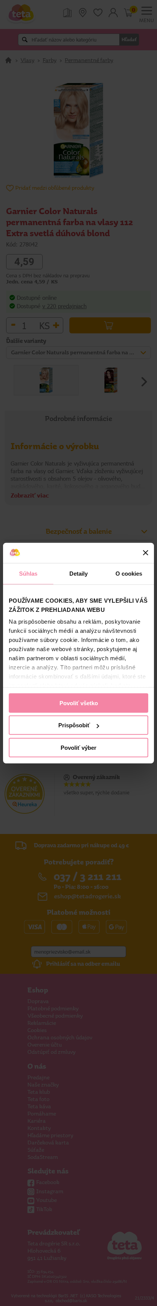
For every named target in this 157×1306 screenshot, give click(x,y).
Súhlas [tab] (28, 573)
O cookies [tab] (129, 573)
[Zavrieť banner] (145, 552)
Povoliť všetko (78, 702)
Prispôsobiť (74, 725)
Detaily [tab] (78, 573)
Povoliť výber (78, 747)
